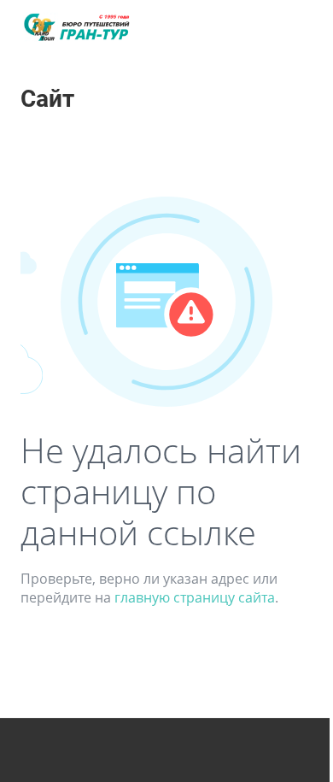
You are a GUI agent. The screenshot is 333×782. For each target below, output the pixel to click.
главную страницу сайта (194, 597)
